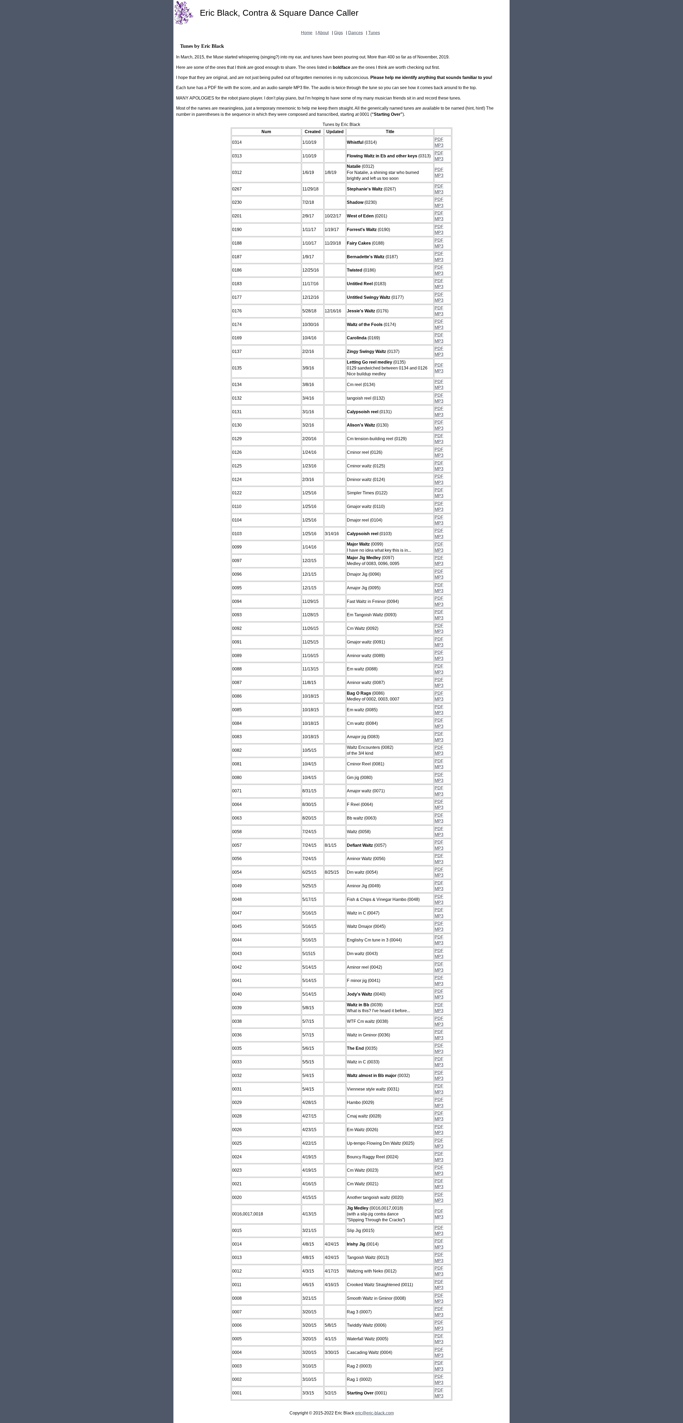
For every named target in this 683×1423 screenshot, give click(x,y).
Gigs (338, 32)
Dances (355, 32)
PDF (439, 139)
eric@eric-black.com (374, 1413)
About (323, 32)
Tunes (374, 32)
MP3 (439, 145)
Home (306, 32)
